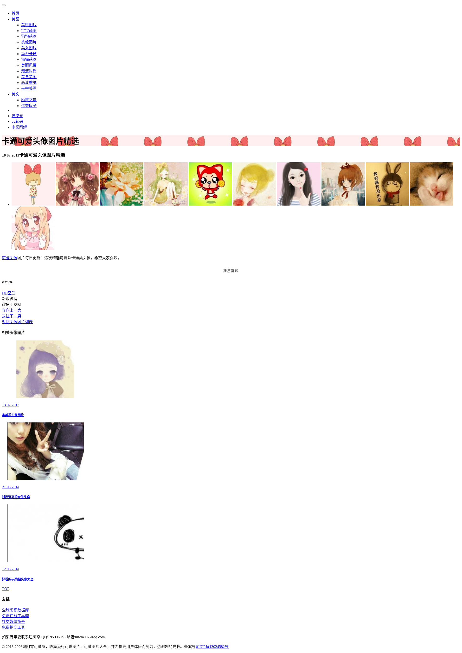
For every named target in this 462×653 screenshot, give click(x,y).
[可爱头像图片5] (210, 204)
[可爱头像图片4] (254, 204)
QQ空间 (8, 293)
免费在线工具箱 (15, 616)
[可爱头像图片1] (166, 204)
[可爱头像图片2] (343, 204)
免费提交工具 (13, 627)
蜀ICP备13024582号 (212, 647)
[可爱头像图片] (33, 204)
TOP (5, 589)
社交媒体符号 (13, 622)
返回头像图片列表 (17, 322)
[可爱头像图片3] (299, 204)
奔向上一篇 (11, 310)
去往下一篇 (11, 316)
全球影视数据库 (15, 610)
